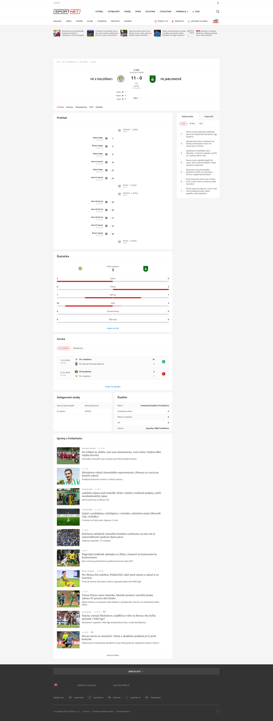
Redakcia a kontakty (87, 685)
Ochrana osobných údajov (103, 711)
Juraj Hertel (86, 612)
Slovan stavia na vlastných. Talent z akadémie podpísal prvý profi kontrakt (119, 638)
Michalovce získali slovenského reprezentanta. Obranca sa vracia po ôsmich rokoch (120, 474)
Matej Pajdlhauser (92, 405)
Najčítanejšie (187, 116)
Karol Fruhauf (97, 161)
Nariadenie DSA (123, 711)
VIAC (197, 11)
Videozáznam (81, 107)
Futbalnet (114, 11)
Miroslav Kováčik (89, 448)
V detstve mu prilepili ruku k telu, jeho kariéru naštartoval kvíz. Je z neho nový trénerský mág (107, 33)
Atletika (150, 11)
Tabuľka (99, 107)
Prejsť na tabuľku (112, 386)
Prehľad (60, 107)
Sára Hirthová (97, 201)
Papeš (118, 95)
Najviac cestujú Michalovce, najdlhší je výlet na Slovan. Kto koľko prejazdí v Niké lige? (119, 617)
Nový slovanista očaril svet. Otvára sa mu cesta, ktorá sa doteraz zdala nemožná (140, 33)
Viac (135, 98)
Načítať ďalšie (113, 655)
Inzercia (86, 711)
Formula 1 (182, 11)
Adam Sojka (98, 137)
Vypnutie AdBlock (121, 685)
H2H (91, 107)
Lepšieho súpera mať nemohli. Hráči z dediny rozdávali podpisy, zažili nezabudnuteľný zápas (121, 494)
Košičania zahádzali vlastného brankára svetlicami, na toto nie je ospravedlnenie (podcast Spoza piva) (118, 535)
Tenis (138, 11)
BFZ (58, 62)
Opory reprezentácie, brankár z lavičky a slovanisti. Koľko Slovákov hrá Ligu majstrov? (174, 33)
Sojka (119, 92)
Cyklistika (165, 11)
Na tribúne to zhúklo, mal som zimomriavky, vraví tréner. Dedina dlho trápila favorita (121, 454)
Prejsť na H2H (113, 328)
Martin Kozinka (88, 571)
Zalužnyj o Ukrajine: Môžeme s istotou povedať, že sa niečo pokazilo (206, 33)
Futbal (99, 11)
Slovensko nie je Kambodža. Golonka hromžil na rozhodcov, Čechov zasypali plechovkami (73, 33)
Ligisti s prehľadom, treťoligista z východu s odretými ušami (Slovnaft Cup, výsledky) (121, 515)
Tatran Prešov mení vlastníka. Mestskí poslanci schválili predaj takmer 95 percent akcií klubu (117, 597)
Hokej (127, 11)
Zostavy (69, 107)
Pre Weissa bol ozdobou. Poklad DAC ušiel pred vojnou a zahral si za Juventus (120, 576)
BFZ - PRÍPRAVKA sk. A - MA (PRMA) (75, 62)
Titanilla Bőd (87, 489)
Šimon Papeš (97, 145)
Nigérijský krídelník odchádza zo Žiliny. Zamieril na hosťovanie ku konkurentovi (119, 556)
